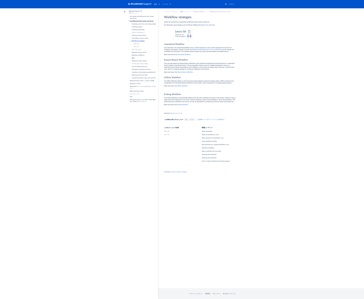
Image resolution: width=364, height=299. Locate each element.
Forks (213, 25)
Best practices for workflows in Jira (212, 138)
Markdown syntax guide (139, 61)
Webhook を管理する (138, 55)
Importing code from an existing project (144, 24)
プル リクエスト (136, 49)
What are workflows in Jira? (210, 134)
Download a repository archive (141, 69)
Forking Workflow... (183, 104)
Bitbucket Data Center (137, 91)
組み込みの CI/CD (135, 83)
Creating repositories (138, 29)
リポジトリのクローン (138, 32)
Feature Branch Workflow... (185, 72)
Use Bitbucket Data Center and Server (142, 21)
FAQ (131, 97)
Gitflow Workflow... (183, 86)
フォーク (136, 46)
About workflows (207, 131)
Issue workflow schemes (209, 141)
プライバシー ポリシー (196, 293)
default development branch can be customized (207, 49)
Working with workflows (209, 154)
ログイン (232, 4)
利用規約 (207, 293)
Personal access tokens (139, 35)
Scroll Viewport (183, 172)
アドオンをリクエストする (140, 63)
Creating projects (137, 27)
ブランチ (136, 44)
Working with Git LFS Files (139, 75)
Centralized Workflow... (184, 54)
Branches (206, 25)
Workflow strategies (138, 41)
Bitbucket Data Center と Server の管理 (142, 80)
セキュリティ (217, 293)
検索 (225, 4)
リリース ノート (134, 94)
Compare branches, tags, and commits (144, 78)
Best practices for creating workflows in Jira (215, 144)
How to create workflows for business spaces (216, 161)
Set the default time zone (139, 66)
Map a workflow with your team (211, 151)
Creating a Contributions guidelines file (143, 72)
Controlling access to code (140, 38)
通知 (133, 58)
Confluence (174, 172)
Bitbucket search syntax (139, 52)
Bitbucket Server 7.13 (135, 11)
